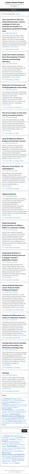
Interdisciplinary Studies (13, 411)
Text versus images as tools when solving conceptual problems (14, 114)
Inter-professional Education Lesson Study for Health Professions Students (12, 287)
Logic (3, 414)
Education (12, 402)
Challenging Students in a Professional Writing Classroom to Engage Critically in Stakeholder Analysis (13, 256)
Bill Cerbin (18, 14)
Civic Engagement (11, 400)
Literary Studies (17, 412)
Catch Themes (18, 472)
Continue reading (14, 46)
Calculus (19, 399)
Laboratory (8, 412)
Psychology (20, 420)
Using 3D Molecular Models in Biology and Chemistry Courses (13, 140)
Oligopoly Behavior (9, 194)
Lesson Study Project (14, 2)
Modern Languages (7, 418)
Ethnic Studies (20, 404)
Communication (20, 400)
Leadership (12, 412)
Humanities (7, 409)
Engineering (18, 402)
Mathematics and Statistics (13, 416)
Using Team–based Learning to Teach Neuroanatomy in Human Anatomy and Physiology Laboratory (13, 58)
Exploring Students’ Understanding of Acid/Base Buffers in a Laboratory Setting (13, 225)
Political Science (10, 420)
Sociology (18, 337)
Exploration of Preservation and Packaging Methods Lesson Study (14, 86)
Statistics (8, 423)
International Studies (7, 449)
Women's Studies (24, 423)
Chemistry (21, 161)
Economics (18, 217)
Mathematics (15, 414)
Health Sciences (19, 406)
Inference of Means (15, 409)
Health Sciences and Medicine (17, 444)
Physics (3, 420)
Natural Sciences (18, 418)
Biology (17, 79)
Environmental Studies (13, 404)
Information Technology (7, 448)
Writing (4, 425)
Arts (3, 399)
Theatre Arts (18, 423)
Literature (23, 412)
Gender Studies (5, 443)
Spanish (17, 188)
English (17, 49)
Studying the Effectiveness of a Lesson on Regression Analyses (13, 316)
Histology (5, 373)
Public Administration (6, 460)
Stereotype (12, 423)
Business (13, 399)
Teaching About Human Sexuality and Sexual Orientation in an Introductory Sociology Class (14, 345)
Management (7, 414)
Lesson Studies (9, 49)
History (16, 407)
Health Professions (20, 310)
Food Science (18, 107)
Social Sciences (14, 421)
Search (24, 430)
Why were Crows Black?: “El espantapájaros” (12, 167)
